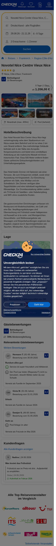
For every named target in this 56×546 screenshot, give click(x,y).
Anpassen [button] (15, 304)
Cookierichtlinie (10, 313)
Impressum (46, 313)
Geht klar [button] (39, 304)
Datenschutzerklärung (12, 310)
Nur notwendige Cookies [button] (40, 254)
